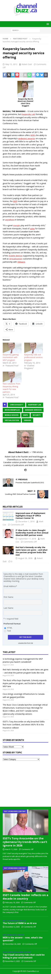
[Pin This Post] (17, 75)
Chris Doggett (16, 405)
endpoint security (26, 138)
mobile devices (15, 255)
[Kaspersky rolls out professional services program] (33, 348)
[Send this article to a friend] (21, 75)
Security (37, 415)
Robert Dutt (26, 64)
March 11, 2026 (11, 849)
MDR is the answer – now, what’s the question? (23, 939)
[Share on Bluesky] (42, 75)
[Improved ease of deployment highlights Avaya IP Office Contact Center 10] (8, 516)
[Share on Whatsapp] (29, 75)
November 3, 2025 (12, 961)
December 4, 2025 (12, 927)
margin (16, 225)
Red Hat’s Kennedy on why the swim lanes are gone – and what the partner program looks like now (31, 551)
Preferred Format (12, 623)
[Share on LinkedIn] (13, 75)
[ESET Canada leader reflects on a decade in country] (25, 879)
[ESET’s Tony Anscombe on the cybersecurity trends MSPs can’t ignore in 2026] (25, 822)
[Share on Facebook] (5, 75)
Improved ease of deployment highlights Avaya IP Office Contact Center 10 (30, 515)
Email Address (10, 586)
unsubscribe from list (25, 643)
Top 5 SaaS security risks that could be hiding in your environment (24, 956)
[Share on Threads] (46, 75)
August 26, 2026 (25, 558)
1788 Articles (37, 452)
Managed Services (33, 410)
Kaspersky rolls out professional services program (33, 357)
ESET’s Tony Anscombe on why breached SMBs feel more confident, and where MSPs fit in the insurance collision (24, 724)
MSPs (32, 135)
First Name (8, 597)
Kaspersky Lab (28, 114)
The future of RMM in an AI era (19, 923)
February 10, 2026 (12, 902)
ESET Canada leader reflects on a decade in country (25, 896)
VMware (21, 262)
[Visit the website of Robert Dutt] (25, 470)
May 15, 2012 (11, 64)
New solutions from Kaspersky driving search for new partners (11, 387)
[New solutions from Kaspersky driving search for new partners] (12, 377)
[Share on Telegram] (37, 75)
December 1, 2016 (26, 521)
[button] (47, 24)
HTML (9, 627)
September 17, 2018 (27, 538)
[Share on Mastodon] (33, 75)
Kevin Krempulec (12, 410)
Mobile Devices (11, 415)
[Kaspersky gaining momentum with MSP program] (12, 348)
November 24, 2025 (13, 944)
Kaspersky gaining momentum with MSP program (10, 357)
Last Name (8, 608)
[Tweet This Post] (9, 75)
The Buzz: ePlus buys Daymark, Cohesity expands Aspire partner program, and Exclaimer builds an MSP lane (25, 683)
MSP (15, 201)
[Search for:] (25, 30)
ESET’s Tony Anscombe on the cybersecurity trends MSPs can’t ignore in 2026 (25, 841)
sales (32, 228)
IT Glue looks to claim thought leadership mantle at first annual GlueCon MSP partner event (32, 532)
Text (9, 630)
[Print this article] (25, 75)
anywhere (9, 219)
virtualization (15, 258)
